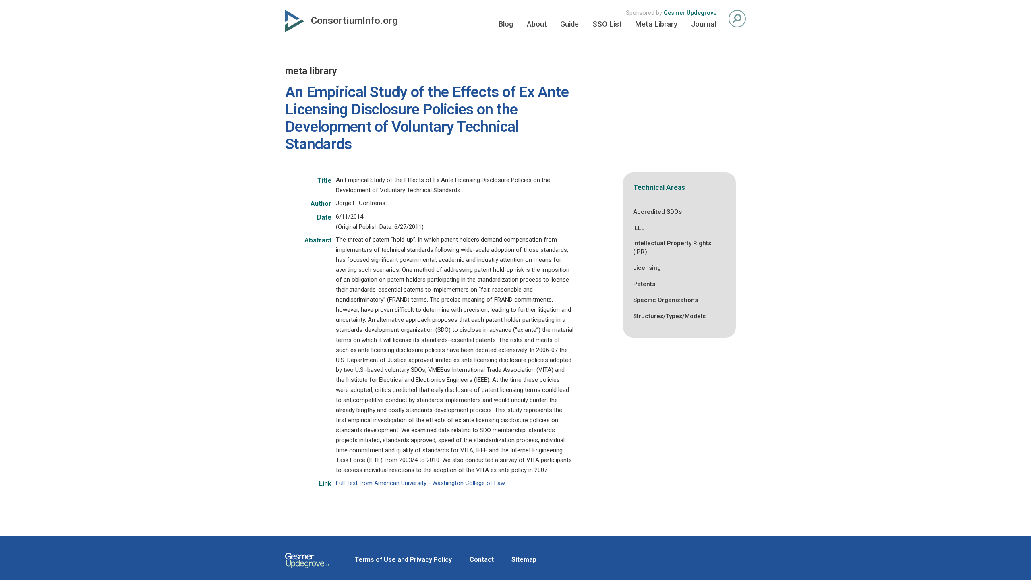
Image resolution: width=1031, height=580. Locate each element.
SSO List (607, 24)
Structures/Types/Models (669, 316)
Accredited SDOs (657, 211)
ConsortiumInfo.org (354, 20)
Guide (569, 24)
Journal (703, 24)
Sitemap (523, 559)
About (537, 24)
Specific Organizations (665, 300)
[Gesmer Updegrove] (307, 569)
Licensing (647, 267)
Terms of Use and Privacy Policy (403, 559)
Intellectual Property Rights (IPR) (672, 247)
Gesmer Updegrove (690, 13)
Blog (506, 24)
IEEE (638, 228)
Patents (644, 284)
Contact (482, 559)
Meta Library (656, 24)
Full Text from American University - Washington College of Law (420, 483)
